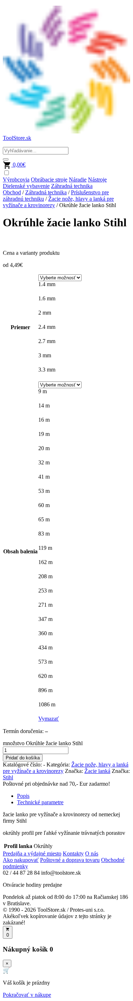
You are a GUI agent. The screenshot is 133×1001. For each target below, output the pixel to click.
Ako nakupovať (21, 860)
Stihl (8, 777)
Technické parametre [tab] (40, 802)
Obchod (12, 192)
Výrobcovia (16, 180)
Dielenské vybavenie (26, 186)
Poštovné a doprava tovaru (70, 860)
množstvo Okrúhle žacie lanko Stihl (43, 743)
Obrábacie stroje (49, 180)
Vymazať (48, 719)
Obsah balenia (20, 551)
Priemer (20, 327)
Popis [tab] (23, 796)
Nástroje (97, 180)
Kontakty (73, 853)
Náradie (78, 180)
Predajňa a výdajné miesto (32, 853)
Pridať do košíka (23, 757)
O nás (91, 853)
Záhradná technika (72, 186)
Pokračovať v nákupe (27, 995)
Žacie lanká (97, 771)
